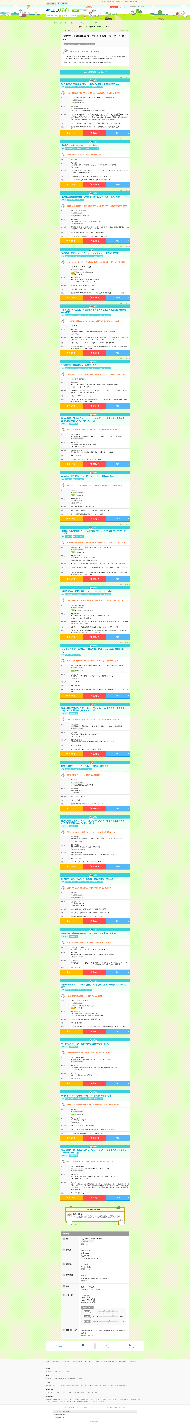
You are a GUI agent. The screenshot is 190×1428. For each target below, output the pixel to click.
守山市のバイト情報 (51, 1371)
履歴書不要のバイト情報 (121, 1385)
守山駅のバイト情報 (64, 1371)
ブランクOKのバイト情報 (91, 1385)
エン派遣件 (51, 3)
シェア (83, 1347)
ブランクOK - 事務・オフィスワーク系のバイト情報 (126, 1399)
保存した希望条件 (71, 15)
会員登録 (114, 7)
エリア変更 (83, 10)
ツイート (106, 1347)
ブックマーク (130, 1347)
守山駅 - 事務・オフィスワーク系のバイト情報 (85, 1392)
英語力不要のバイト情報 (106, 1385)
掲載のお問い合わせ (120, 1407)
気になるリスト (54, 15)
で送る (60, 1346)
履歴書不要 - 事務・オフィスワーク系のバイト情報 (90, 1401)
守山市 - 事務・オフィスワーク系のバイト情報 (58, 1392)
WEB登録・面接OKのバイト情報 (55, 1385)
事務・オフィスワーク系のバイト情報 (56, 1378)
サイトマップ (141, 6)
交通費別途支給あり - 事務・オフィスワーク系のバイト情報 (95, 1399)
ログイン (121, 7)
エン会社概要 (108, 1407)
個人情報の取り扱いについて (72, 1407)
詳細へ (118, 133)
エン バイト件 (62, 3)
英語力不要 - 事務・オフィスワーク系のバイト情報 (61, 1401)
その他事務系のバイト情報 (75, 1378)
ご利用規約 (85, 1407)
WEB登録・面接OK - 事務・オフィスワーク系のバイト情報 (62, 1399)
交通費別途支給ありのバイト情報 (74, 1385)
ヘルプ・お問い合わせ (131, 6)
